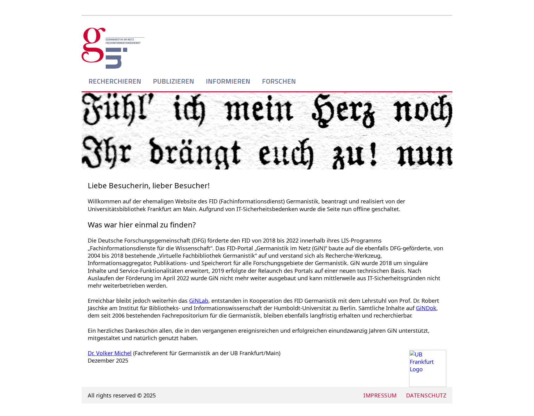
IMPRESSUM (380, 395)
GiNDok (426, 308)
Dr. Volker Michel (110, 353)
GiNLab (198, 300)
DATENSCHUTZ (426, 395)
